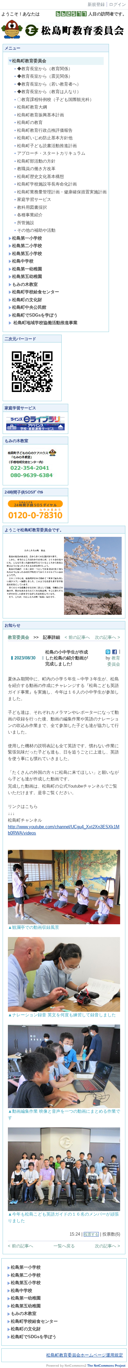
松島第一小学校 (27, 238)
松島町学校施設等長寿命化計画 (47, 184)
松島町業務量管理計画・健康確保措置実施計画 (60, 191)
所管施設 (25, 222)
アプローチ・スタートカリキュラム (51, 153)
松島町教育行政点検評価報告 (45, 130)
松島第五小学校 (27, 253)
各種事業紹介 (30, 214)
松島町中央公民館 (29, 307)
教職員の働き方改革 (36, 168)
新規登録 (96, 4)
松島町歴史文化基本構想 (40, 176)
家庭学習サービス (34, 199)
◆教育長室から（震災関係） (45, 76)
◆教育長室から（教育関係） (45, 68)
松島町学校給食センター (35, 291)
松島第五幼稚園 (27, 276)
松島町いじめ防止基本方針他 (45, 137)
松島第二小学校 (27, 245)
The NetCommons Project (106, 1365)
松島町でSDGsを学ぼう (35, 315)
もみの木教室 (25, 284)
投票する (91, 1234)
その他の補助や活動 (36, 230)
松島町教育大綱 (32, 107)
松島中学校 (22, 261)
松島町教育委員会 (29, 60)
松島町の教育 (30, 122)
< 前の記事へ (77, 637)
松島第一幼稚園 (27, 268)
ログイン (117, 4)
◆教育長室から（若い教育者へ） (49, 84)
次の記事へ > (107, 637)
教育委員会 (18, 637)
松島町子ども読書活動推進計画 (47, 145)
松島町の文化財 (27, 299)
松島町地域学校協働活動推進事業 (44, 322)
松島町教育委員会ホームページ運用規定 (84, 1355)
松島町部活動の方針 (36, 161)
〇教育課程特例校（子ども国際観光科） (55, 99)
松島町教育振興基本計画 (40, 114)
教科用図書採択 (32, 207)
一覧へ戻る (64, 1245)
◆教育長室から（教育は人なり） (49, 91)
